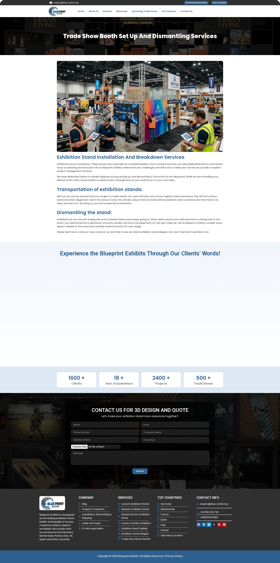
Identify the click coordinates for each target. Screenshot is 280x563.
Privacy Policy (174, 556)
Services (107, 11)
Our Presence (169, 11)
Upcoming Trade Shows (144, 11)
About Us (93, 11)
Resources (121, 11)
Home (81, 11)
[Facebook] (199, 524)
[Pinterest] (219, 524)
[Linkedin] (204, 524)
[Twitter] (209, 524)
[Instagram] (214, 524)
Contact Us (186, 11)
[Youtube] (224, 524)
